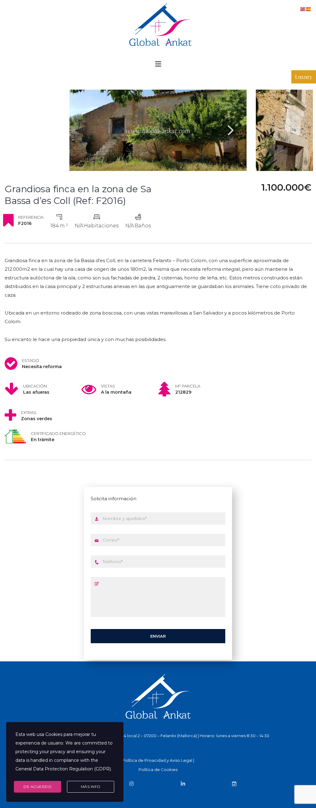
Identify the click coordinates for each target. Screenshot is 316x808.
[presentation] (231, 130)
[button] (158, 64)
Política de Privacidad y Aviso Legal (157, 760)
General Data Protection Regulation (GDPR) (63, 769)
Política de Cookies (158, 769)
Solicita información (113, 498)
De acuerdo (37, 786)
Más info (91, 786)
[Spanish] (308, 9)
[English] (303, 9)
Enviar (158, 636)
